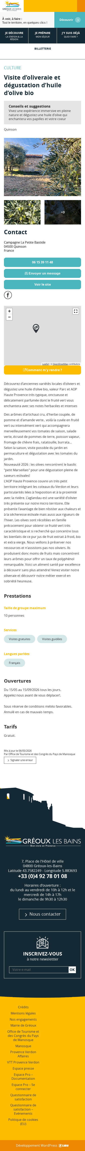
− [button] (9, 317)
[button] (76, 311)
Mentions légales (23, 1013)
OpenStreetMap (60, 363)
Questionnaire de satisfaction (23, 1097)
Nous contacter (44, 914)
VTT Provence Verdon (23, 1062)
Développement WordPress (37, 1145)
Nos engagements (23, 1019)
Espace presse (23, 1068)
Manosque (23, 1046)
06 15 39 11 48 (42, 262)
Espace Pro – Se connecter (23, 1087)
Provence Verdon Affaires (23, 1054)
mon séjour (42, 34)
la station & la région (14, 36)
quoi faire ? (71, 34)
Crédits (23, 1007)
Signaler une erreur (21, 760)
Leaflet (45, 363)
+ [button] (9, 311)
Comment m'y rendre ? (44, 370)
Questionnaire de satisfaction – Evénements (23, 1109)
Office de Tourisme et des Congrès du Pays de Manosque (23, 1035)
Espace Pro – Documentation (23, 1076)
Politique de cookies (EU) (23, 1121)
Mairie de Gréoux (23, 1025)
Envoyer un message (44, 273)
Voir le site (42, 284)
